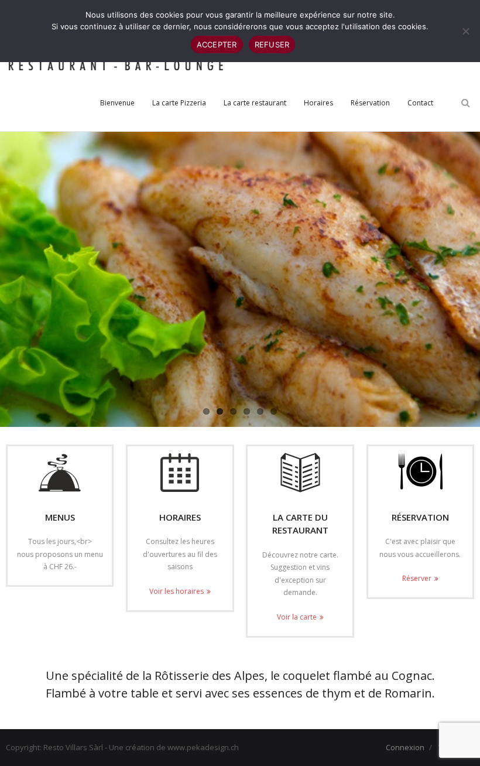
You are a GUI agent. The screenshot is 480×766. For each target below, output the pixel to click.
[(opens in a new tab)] (300, 472)
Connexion (405, 747)
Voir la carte (297, 617)
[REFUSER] (465, 31)
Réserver (416, 578)
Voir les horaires (176, 591)
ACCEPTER (217, 44)
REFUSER (272, 44)
